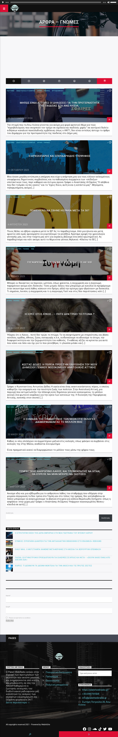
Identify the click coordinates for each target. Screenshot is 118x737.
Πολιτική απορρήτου (57, 684)
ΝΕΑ (23, 197)
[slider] (113, 2)
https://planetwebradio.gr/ (95, 689)
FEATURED (10, 91)
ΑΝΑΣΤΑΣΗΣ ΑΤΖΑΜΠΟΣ (25, 91)
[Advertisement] (59, 53)
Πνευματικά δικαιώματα (59, 672)
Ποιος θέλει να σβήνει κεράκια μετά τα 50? (59, 210)
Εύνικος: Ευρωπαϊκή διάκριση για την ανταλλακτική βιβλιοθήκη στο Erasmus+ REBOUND (58, 541)
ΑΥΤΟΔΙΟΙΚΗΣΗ (57, 91)
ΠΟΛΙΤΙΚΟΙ (39, 352)
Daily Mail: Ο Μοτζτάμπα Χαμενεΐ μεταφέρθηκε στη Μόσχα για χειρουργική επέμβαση (58, 549)
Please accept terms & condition (19, 618)
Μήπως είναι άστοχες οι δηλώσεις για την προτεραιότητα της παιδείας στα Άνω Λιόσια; (59, 104)
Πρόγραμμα (52, 676)
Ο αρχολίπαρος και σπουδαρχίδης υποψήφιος (60, 155)
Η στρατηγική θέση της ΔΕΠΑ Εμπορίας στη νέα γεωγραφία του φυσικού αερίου (54, 533)
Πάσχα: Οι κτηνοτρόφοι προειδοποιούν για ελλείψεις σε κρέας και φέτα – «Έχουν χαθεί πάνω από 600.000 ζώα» (62, 558)
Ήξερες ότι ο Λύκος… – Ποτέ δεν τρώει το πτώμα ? (59, 314)
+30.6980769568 (90, 693)
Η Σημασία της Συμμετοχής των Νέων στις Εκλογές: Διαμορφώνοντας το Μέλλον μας (59, 420)
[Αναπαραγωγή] (3, 2)
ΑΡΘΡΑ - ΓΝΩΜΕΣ (43, 91)
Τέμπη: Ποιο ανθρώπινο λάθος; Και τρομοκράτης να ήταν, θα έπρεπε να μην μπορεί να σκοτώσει (59, 473)
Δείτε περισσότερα (16, 702)
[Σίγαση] (108, 2)
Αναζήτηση (9, 513)
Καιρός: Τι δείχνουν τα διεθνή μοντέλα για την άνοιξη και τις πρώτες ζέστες (53, 566)
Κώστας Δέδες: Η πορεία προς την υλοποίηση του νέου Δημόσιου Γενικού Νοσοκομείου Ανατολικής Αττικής (59, 366)
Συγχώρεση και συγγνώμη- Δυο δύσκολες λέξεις (59, 262)
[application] (59, 2)
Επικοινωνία (52, 680)
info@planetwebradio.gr (94, 697)
